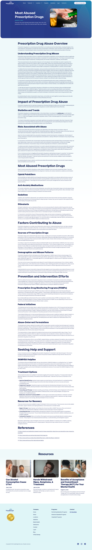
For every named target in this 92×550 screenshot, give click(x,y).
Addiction (35, 519)
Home (34, 512)
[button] (31, 3)
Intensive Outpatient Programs (59, 514)
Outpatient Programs (57, 517)
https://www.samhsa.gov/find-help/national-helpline (32, 440)
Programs (46, 3)
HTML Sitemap (36, 534)
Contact (35, 527)
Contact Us (64, 3)
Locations (35, 517)
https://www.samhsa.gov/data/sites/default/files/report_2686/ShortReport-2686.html (39, 438)
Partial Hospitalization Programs (59, 512)
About (24, 3)
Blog (34, 532)
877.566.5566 (73, 512)
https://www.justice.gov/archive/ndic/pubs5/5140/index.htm (33, 435)
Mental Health (36, 522)
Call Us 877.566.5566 (80, 3)
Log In (58, 3)
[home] (12, 3)
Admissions (52, 3)
